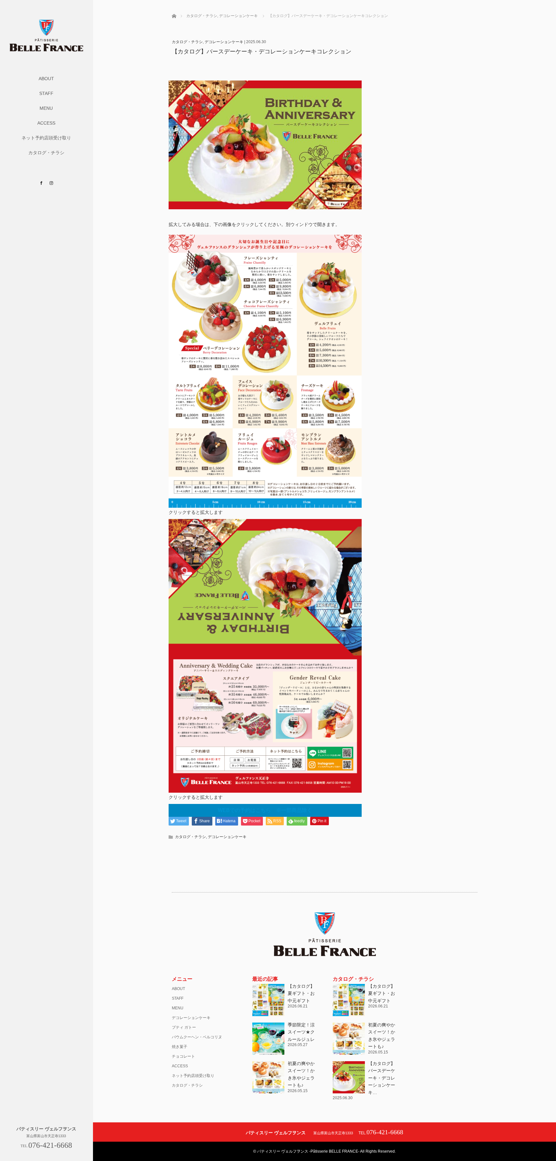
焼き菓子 (179, 1046)
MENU (46, 108)
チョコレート (183, 1056)
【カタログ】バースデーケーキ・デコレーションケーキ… (381, 1078)
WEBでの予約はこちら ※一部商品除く (265, 810)
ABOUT (46, 78)
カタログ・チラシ (46, 152)
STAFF (46, 93)
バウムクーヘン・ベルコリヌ (197, 1037)
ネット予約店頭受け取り (46, 137)
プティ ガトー (184, 1027)
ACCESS (46, 123)
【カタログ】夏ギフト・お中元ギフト (301, 993)
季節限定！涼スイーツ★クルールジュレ (301, 1032)
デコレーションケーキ (224, 42)
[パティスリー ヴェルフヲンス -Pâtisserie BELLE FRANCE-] (46, 49)
